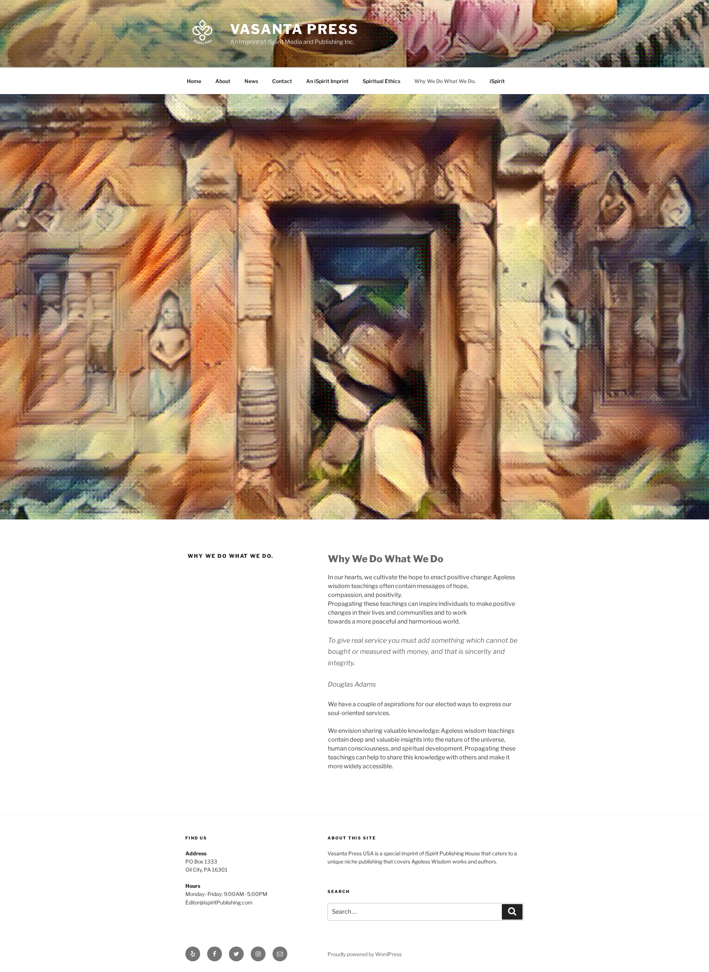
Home (194, 81)
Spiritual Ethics (381, 81)
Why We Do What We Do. (445, 81)
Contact (282, 81)
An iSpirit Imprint (327, 81)
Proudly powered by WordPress (365, 954)
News (251, 81)
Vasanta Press (294, 29)
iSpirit (497, 81)
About (222, 81)
